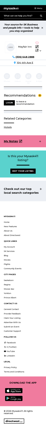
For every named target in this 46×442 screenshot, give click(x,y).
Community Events (12, 268)
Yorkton (7, 293)
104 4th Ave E (25, 62)
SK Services (9, 251)
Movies (7, 260)
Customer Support (12, 331)
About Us (8, 231)
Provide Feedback (12, 314)
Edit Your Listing (23, 171)
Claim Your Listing (12, 318)
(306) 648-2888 (25, 57)
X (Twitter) (11, 347)
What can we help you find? (18, 16)
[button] (38, 8)
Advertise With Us (12, 322)
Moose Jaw (9, 289)
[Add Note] (38, 46)
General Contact (11, 309)
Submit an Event (11, 327)
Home (6, 222)
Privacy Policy (10, 367)
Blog (6, 255)
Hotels (8, 127)
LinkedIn (10, 356)
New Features (10, 226)
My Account (9, 247)
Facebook (11, 343)
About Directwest (12, 235)
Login (9, 103)
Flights (7, 264)
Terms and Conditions (14, 372)
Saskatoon (9, 280)
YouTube (10, 351)
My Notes (11, 141)
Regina (7, 284)
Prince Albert (10, 297)
